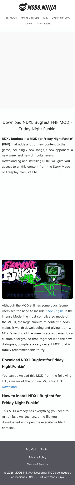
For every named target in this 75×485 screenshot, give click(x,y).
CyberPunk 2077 (61, 17)
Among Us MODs (30, 17)
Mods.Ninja (57, 477)
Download (9, 387)
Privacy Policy (37, 457)
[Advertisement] (37, 69)
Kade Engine (55, 311)
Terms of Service (37, 464)
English (44, 449)
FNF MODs (11, 17)
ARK (45, 17)
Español (31, 449)
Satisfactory (44, 23)
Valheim (29, 23)
